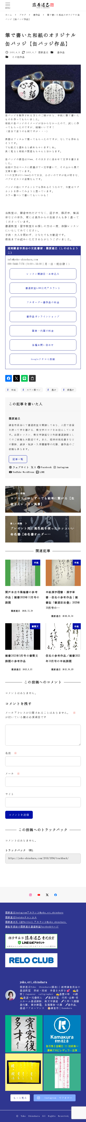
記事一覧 (18, 459)
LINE (42, 472)
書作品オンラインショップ (43, 316)
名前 (11, 753)
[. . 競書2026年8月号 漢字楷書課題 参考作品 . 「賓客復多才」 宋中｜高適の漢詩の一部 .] (24, 1034)
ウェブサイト (21, 467)
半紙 (12, 390)
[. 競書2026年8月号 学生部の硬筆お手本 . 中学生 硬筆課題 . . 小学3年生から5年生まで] (62, 1072)
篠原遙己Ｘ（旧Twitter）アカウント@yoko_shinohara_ (36, 922)
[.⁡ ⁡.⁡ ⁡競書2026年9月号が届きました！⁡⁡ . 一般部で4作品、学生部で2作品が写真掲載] (24, 1072)
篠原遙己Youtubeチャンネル (21, 917)
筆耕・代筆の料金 (43, 331)
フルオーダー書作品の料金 (43, 302)
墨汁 (52, 390)
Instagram (62, 467)
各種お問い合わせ (43, 345)
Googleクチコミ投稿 (43, 359)
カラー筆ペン (32, 390)
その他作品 (18, 57)
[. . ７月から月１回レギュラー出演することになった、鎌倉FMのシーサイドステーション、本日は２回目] (62, 1034)
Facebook (46, 467)
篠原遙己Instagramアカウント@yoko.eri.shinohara (34, 912)
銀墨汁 (69, 390)
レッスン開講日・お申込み (43, 274)
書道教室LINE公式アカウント (43, 288)
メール (12, 773)
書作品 (61, 52)
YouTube (17, 472)
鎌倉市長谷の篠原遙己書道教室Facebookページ (32, 926)
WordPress (28, 472)
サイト (9, 794)
